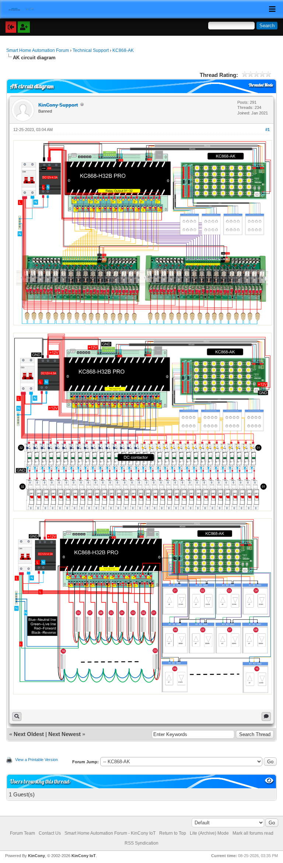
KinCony (36, 855)
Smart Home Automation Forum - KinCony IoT (110, 833)
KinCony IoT (83, 855)
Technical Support (91, 50)
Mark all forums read (253, 833)
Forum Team (22, 833)
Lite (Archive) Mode (209, 833)
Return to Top (172, 833)
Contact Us (50, 833)
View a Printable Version (36, 759)
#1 (267, 129)
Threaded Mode (261, 85)
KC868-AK (123, 50)
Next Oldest (29, 734)
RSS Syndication (141, 843)
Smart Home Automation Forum (37, 50)
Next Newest (64, 734)
